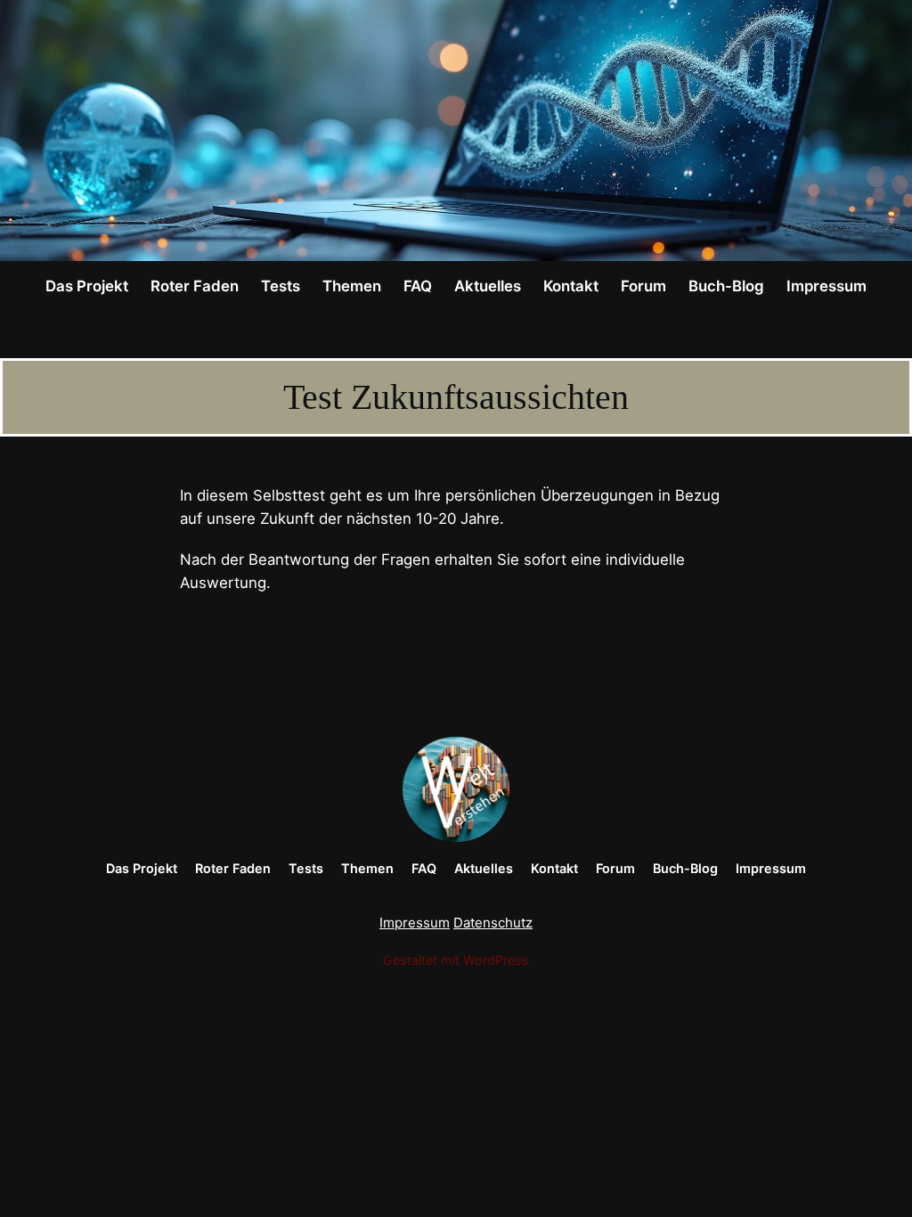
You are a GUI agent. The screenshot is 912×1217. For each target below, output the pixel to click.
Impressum (414, 922)
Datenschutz (493, 922)
